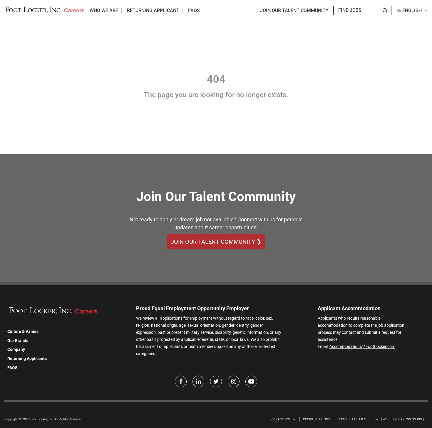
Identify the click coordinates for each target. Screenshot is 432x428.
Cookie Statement (353, 419)
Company (16, 349)
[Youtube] (251, 381)
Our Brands (17, 340)
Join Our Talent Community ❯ (216, 241)
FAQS (12, 367)
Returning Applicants (27, 358)
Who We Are (104, 10)
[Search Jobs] (385, 10)
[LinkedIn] (198, 381)
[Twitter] (216, 381)
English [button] (412, 10)
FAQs (194, 10)
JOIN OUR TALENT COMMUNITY (294, 10)
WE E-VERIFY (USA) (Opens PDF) (400, 419)
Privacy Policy (283, 419)
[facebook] (181, 381)
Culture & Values (22, 331)
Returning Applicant (153, 10)
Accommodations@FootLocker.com (362, 346)
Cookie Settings (316, 419)
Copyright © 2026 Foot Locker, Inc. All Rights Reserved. (43, 419)
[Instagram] (234, 381)
